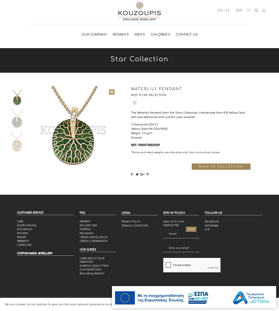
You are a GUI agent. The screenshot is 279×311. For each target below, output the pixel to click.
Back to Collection (221, 166)
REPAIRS (21, 237)
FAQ (82, 212)
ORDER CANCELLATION (93, 237)
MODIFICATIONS (26, 225)
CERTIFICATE (24, 245)
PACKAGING (87, 233)
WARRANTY (23, 241)
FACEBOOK (212, 221)
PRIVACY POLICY (130, 221)
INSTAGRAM (211, 225)
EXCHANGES (24, 229)
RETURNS (22, 233)
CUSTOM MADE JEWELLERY (35, 253)
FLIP (207, 229)
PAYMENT (85, 221)
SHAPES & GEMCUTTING (94, 266)
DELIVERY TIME (88, 225)
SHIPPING (85, 229)
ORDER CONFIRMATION (93, 241)
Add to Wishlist (135, 103)
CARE (20, 221)
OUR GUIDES (88, 249)
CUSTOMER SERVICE (30, 212)
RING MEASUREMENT (92, 273)
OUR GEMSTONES (90, 269)
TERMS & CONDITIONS (134, 225)
